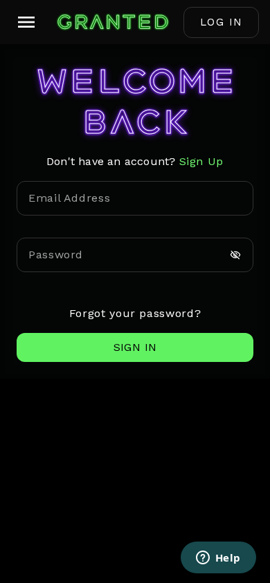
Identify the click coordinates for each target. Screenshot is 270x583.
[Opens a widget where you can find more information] (218, 559)
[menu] (26, 22)
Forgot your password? (135, 313)
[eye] (235, 254)
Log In (221, 22)
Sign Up (201, 161)
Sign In (135, 347)
